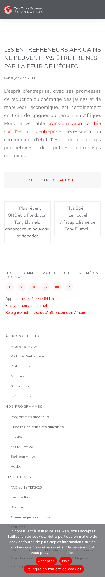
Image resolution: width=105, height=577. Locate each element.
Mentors (17, 376)
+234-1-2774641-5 (37, 298)
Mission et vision (24, 346)
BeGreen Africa (23, 456)
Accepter (46, 561)
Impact (16, 436)
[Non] (98, 550)
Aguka (16, 466)
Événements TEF (24, 396)
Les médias (20, 497)
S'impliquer (20, 386)
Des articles (64, 180)
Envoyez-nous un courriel (26, 305)
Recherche (19, 507)
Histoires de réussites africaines (37, 427)
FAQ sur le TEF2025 (26, 487)
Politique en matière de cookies (54, 569)
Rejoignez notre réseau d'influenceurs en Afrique (45, 312)
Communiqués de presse (31, 517)
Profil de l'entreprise (27, 356)
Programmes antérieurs (30, 417)
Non (65, 561)
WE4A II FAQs (22, 446)
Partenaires (20, 366)
